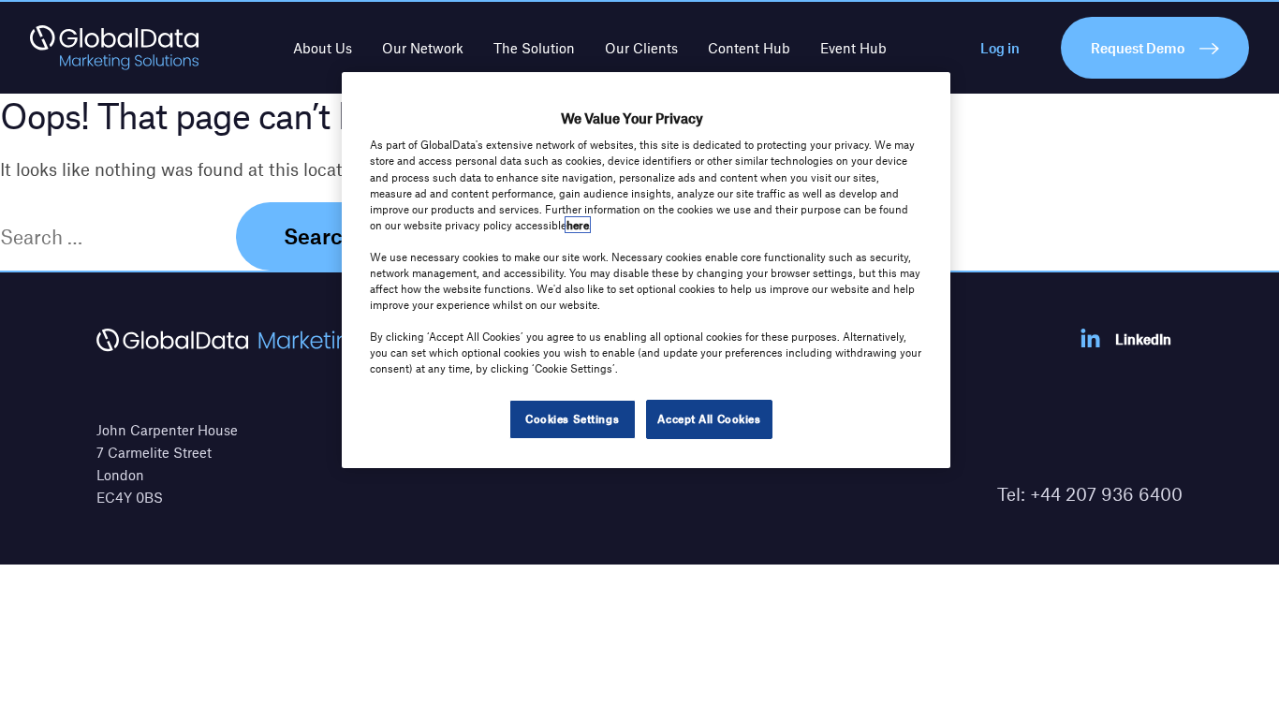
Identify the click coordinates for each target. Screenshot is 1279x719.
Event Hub (853, 47)
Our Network (422, 47)
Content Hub (749, 47)
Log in (1000, 47)
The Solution (534, 47)
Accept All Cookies (708, 418)
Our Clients (641, 47)
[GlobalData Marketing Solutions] (114, 47)
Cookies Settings (572, 418)
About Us (322, 47)
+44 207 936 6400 (1106, 494)
